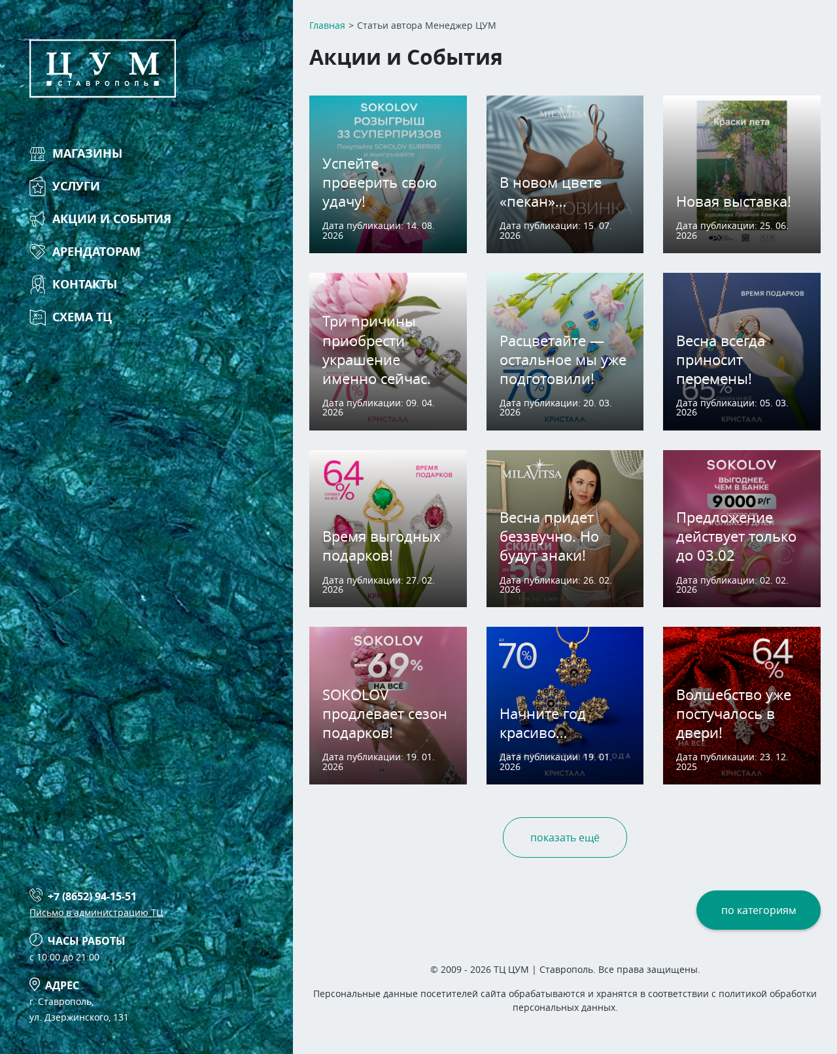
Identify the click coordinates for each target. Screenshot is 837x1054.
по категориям (758, 910)
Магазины (87, 153)
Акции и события (111, 219)
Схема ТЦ (82, 317)
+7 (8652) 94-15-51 (92, 896)
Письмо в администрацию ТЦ (96, 912)
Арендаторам (96, 251)
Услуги (76, 186)
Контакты (84, 284)
